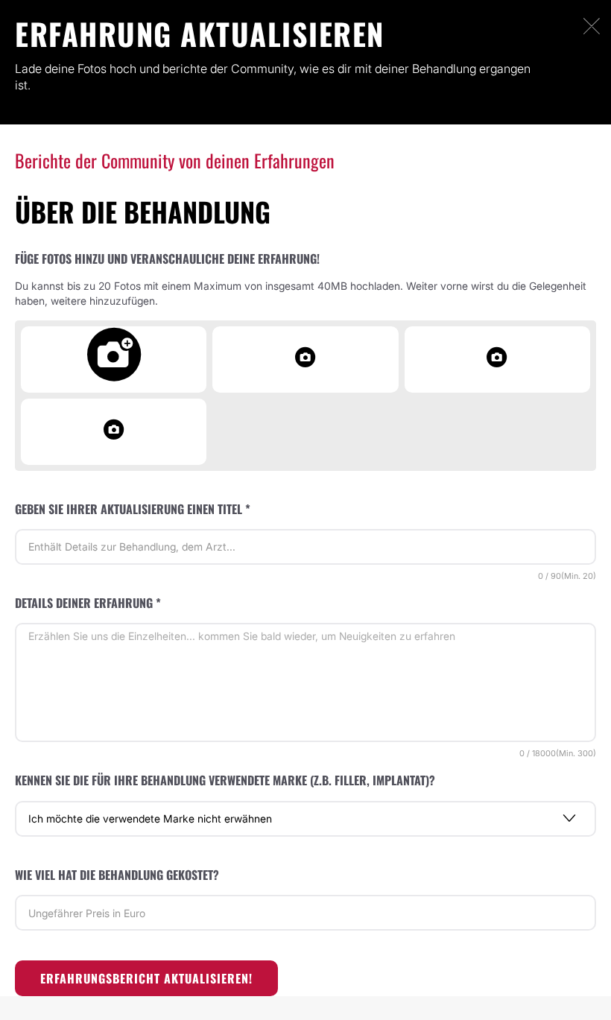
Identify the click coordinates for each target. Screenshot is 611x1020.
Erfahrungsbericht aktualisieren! (146, 978)
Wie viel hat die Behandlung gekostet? (117, 875)
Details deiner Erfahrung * (88, 603)
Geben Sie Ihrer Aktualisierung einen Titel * (132, 509)
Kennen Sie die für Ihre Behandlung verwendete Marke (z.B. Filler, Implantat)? (225, 780)
